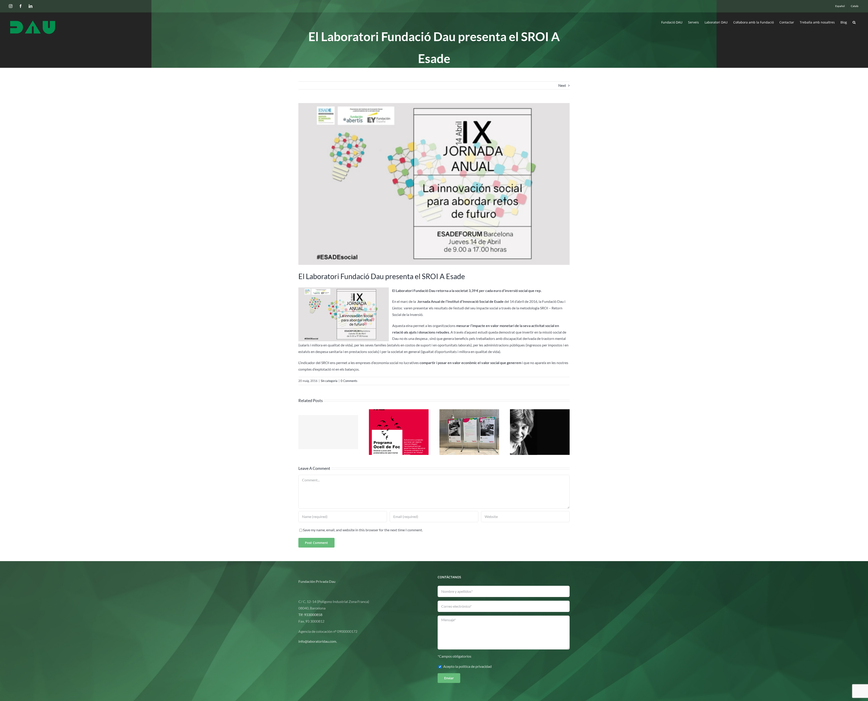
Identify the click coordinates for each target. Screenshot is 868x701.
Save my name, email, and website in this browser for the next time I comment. (363, 530)
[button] (854, 21)
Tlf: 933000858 (310, 614)
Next (562, 85)
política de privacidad (475, 666)
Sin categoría (329, 381)
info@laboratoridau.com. (317, 641)
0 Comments (349, 381)
